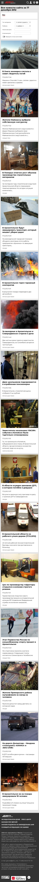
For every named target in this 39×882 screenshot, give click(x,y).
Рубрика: (5, 26)
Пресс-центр (26, 819)
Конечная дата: (6, 33)
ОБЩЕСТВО (6, 138)
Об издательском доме (10, 819)
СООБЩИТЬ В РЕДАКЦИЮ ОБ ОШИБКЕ (15, 827)
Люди (4, 193)
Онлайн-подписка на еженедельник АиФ (17, 824)
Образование (7, 451)
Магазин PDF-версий (9, 822)
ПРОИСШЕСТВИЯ (8, 85)
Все (3, 15)
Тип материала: (6, 22)
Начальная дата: (7, 29)
